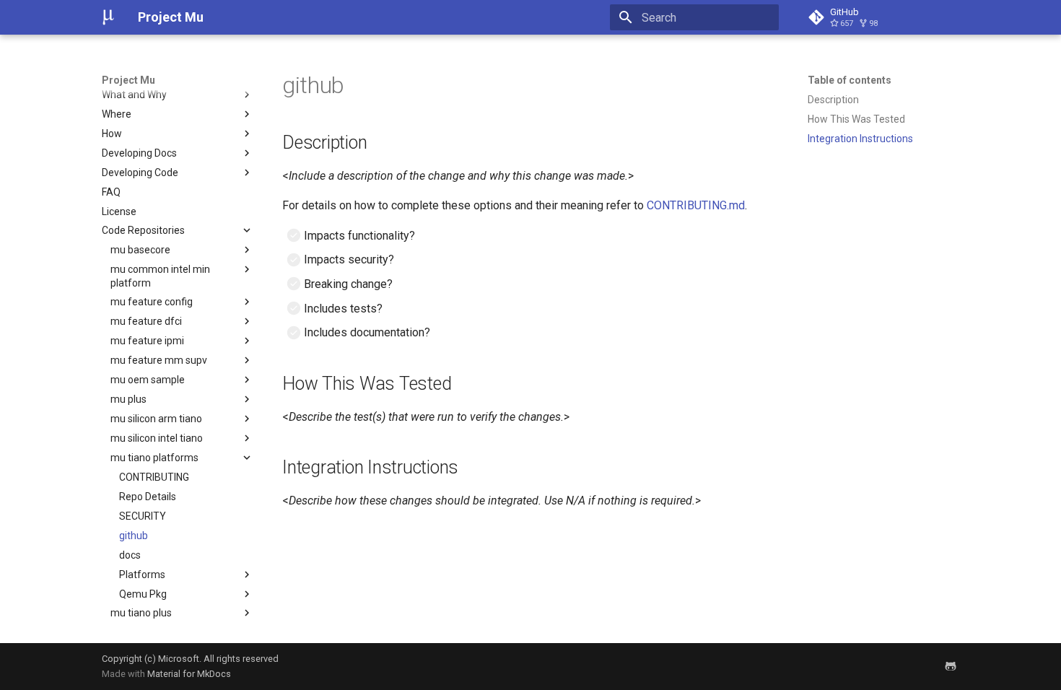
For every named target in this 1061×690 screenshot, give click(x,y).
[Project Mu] (108, 17)
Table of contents (849, 80)
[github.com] (950, 666)
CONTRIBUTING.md (696, 205)
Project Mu (128, 80)
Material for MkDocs (189, 673)
